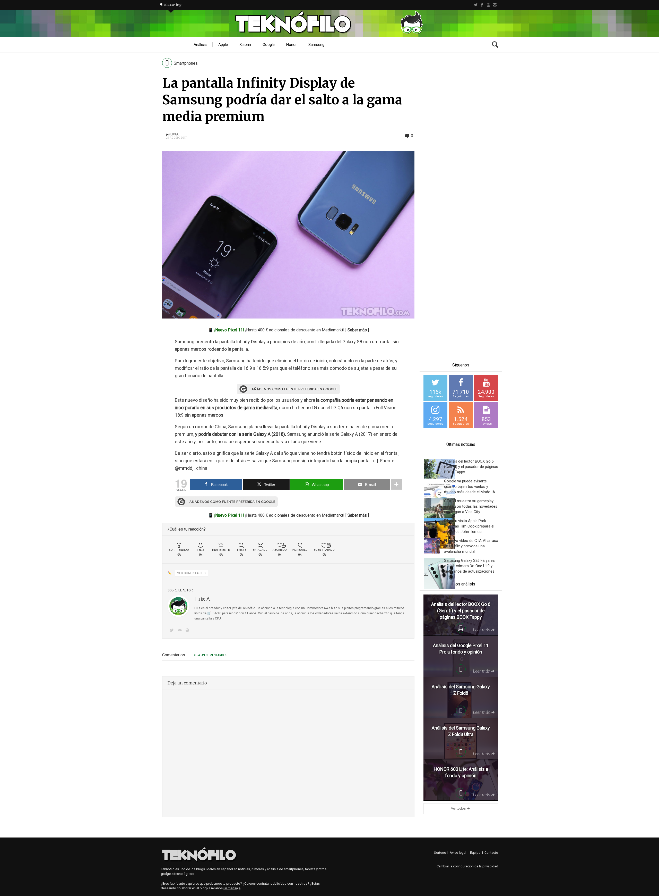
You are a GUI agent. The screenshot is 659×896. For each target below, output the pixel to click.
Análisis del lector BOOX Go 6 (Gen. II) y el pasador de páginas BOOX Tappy (471, 466)
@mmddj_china (191, 468)
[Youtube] (488, 5)
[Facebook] (482, 5)
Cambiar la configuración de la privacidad (467, 866)
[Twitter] (475, 5)
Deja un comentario (208, 655)
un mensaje (231, 888)
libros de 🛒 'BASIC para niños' (216, 613)
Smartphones (186, 63)
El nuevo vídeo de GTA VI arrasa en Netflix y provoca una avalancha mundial (471, 546)
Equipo (475, 853)
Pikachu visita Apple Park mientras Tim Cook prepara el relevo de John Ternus (469, 526)
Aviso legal (458, 853)
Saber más (357, 330)
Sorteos (440, 853)
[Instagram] (495, 5)
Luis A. (174, 134)
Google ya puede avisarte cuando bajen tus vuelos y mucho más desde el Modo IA (469, 486)
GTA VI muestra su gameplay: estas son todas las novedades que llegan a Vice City (470, 506)
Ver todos (458, 808)
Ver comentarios (191, 573)
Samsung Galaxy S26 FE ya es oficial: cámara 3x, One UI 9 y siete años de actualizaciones (469, 566)
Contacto (491, 853)
